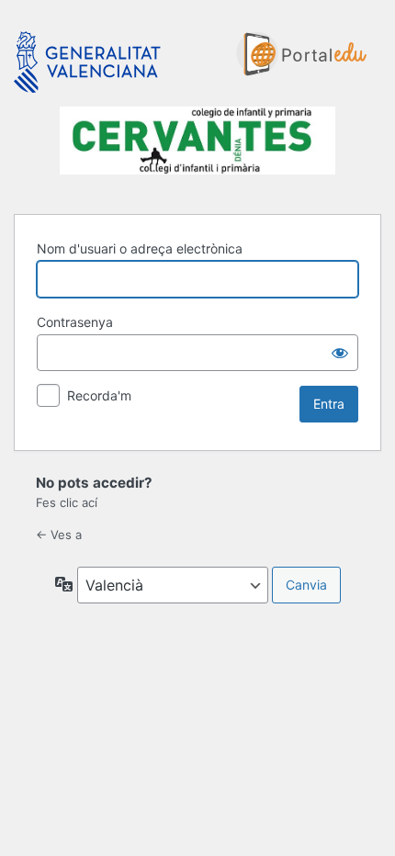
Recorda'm (99, 395)
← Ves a (59, 534)
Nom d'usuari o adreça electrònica (140, 248)
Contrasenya (75, 322)
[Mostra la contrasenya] (340, 352)
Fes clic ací (66, 502)
